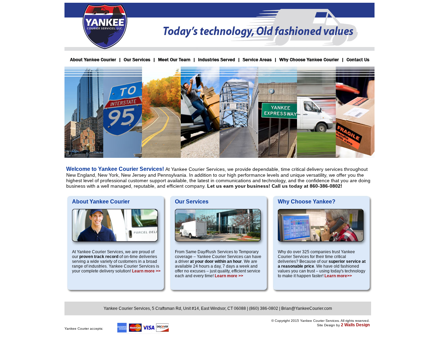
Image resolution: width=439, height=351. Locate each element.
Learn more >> (146, 271)
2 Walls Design (355, 325)
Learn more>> (338, 275)
